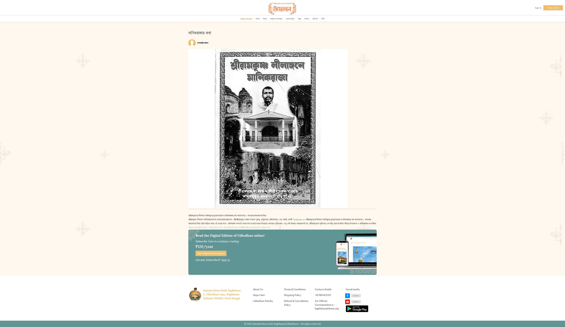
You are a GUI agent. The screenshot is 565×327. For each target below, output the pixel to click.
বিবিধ (323, 19)
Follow (356, 295)
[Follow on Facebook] (347, 295)
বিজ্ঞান (265, 19)
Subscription (553, 7)
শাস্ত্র (299, 19)
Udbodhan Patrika (263, 300)
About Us (258, 289)
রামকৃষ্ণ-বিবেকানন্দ (276, 19)
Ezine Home (246, 19)
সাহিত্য (306, 19)
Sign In (538, 7)
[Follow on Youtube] (347, 301)
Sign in (225, 260)
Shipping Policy (292, 295)
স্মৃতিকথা (315, 19)
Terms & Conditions (295, 289)
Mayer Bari (259, 295)
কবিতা (258, 19)
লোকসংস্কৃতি (290, 19)
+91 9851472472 (323, 295)
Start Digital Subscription (211, 253)
